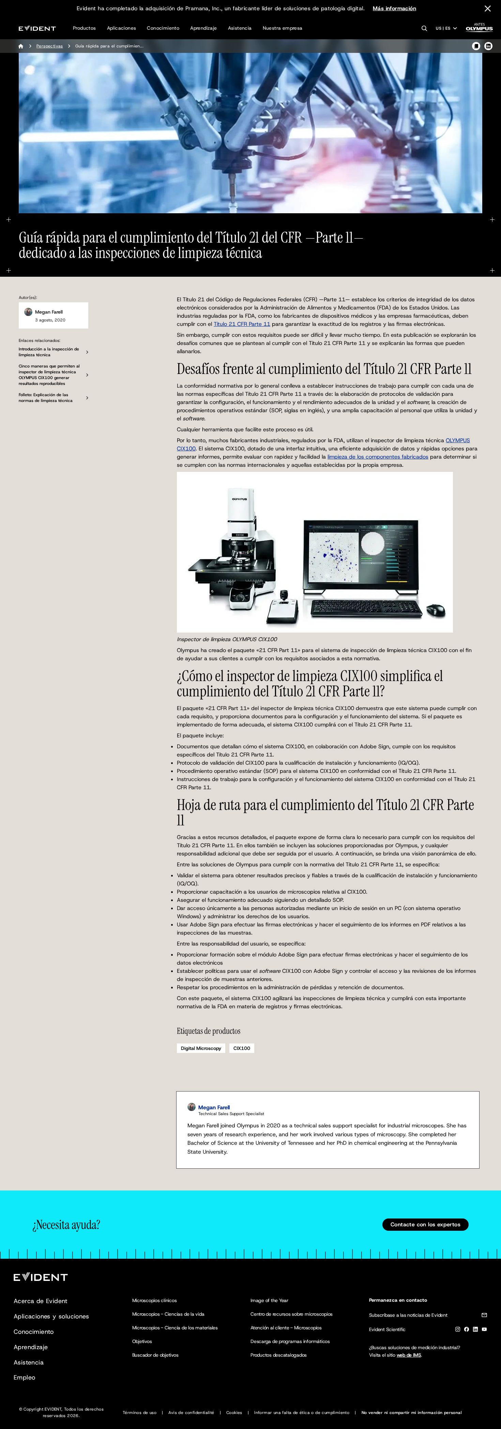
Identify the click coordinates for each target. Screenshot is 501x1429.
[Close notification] (488, 8)
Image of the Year (269, 1300)
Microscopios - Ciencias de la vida (168, 1314)
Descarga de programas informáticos (290, 1341)
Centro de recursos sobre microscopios (291, 1314)
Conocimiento (163, 28)
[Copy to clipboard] (476, 46)
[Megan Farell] (28, 312)
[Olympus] (479, 29)
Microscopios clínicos (154, 1300)
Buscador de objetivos (155, 1355)
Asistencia (240, 28)
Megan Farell (49, 312)
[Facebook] (467, 1330)
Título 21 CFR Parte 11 (242, 324)
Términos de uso (139, 1412)
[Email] (484, 1316)
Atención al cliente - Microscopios (286, 1328)
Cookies (234, 1412)
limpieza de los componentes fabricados (378, 456)
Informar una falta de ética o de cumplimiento (301, 1412)
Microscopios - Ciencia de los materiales (175, 1328)
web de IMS (409, 1355)
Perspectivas (49, 46)
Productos (84, 28)
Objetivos (142, 1341)
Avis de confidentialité (191, 1412)
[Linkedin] (475, 1330)
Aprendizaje (203, 28)
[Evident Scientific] (37, 28)
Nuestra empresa (283, 28)
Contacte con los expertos (425, 1224)
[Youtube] (484, 1330)
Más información (394, 8)
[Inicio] (20, 46)
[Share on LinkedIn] (488, 46)
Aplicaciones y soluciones (51, 1316)
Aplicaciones (121, 28)
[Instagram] (458, 1330)
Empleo (24, 1377)
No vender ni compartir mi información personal (412, 1412)
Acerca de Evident (40, 1301)
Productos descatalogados (278, 1355)
